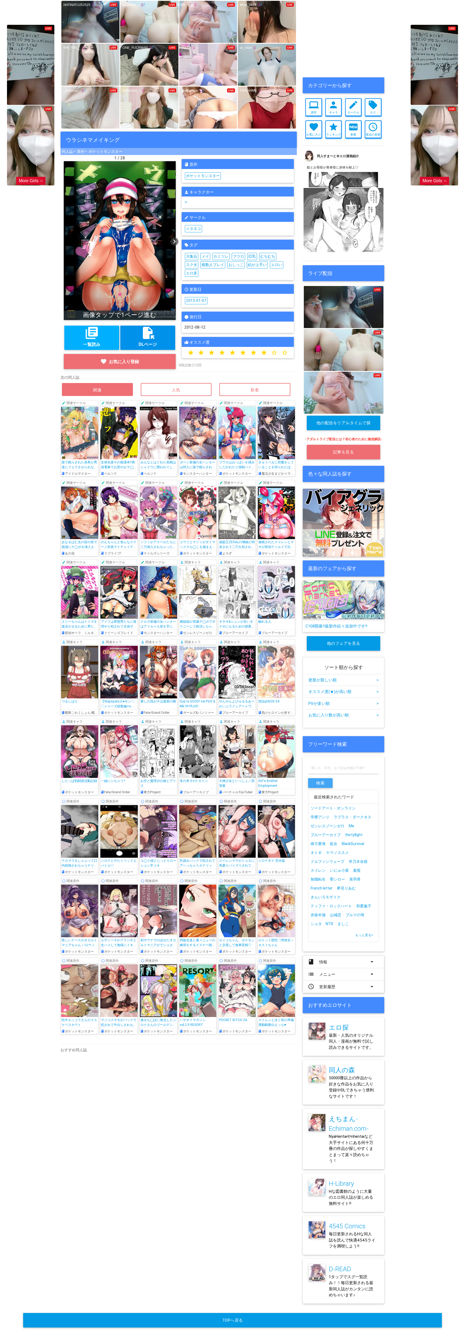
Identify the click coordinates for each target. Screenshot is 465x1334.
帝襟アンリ (320, 817)
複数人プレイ (213, 264)
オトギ (316, 852)
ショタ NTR (322, 923)
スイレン (318, 870)
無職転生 (318, 879)
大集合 (191, 256)
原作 (80, 151)
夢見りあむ (346, 888)
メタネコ (193, 228)
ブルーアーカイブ (326, 834)
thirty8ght (353, 834)
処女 (333, 843)
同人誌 (67, 151)
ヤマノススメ (337, 852)
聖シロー (337, 879)
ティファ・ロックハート (331, 906)
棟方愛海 (318, 843)
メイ (205, 256)
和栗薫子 (363, 906)
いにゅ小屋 (339, 870)
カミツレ (220, 256)
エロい (276, 264)
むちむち (267, 256)
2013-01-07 (196, 300)
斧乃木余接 (358, 861)
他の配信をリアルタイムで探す (343, 425)
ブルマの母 (355, 914)
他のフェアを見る (343, 643)
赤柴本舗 (318, 914)
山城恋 (335, 914)
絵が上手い (257, 264)
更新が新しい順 (343, 679)
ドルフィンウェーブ (327, 861)
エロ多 (191, 273)
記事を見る (343, 451)
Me (351, 825)
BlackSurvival (353, 843)
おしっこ (236, 264)
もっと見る (364, 935)
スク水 (191, 264)
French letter (322, 888)
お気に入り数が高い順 (343, 715)
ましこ (343, 923)
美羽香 (355, 879)
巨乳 (252, 256)
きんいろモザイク (326, 897)
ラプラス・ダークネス (352, 817)
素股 (357, 870)
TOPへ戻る (232, 1320)
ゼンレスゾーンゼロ (327, 825)
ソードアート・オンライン (333, 808)
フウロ (238, 256)
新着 (255, 389)
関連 (97, 389)
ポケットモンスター (105, 151)
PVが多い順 (343, 703)
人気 (176, 389)
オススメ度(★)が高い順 (343, 691)
